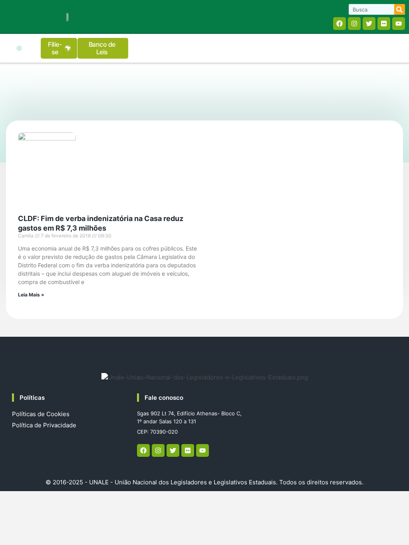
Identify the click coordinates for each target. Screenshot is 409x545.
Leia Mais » (31, 295)
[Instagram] (354, 23)
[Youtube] (398, 23)
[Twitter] (369, 23)
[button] (19, 48)
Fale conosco (164, 397)
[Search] (399, 9)
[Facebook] (339, 23)
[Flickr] (383, 23)
